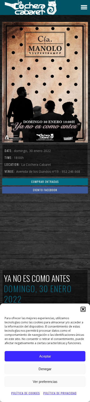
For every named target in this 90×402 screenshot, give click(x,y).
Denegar (45, 369)
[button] (83, 309)
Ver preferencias (45, 382)
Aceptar (45, 356)
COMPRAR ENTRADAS (45, 182)
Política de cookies (25, 393)
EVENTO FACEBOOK (45, 190)
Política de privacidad (60, 393)
